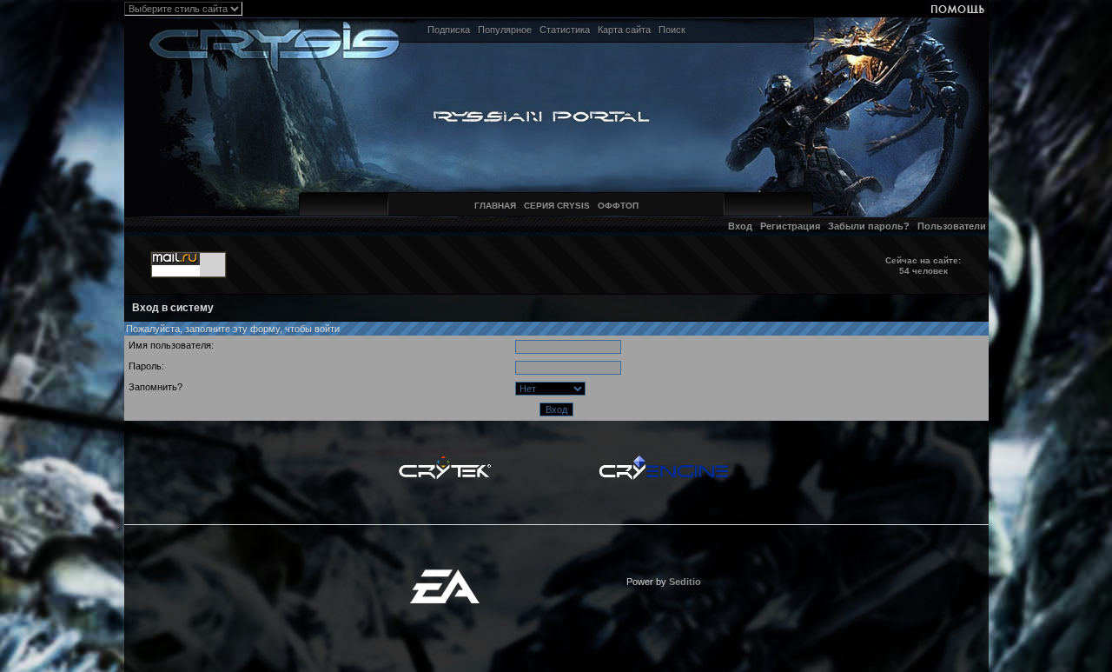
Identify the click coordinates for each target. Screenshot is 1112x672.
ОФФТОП (618, 205)
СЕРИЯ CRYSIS (557, 205)
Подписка (448, 29)
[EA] (444, 574)
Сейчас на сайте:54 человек (923, 266)
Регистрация (790, 226)
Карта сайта (624, 29)
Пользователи (951, 226)
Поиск (672, 29)
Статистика (564, 29)
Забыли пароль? (869, 226)
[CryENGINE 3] (663, 460)
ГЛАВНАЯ (495, 205)
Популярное (505, 29)
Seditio (685, 581)
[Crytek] (444, 460)
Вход (740, 226)
